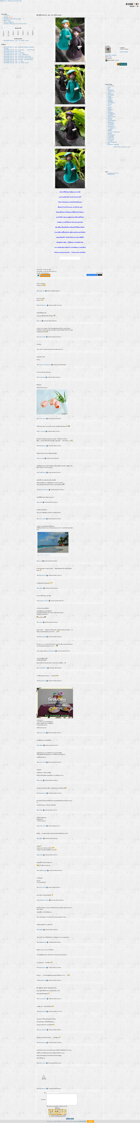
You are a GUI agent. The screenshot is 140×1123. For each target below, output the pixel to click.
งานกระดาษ (6, 15)
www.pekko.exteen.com (113, 173)
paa (109, 143)
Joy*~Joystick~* (43, 998)
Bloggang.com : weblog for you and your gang (11, 0)
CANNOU (110, 130)
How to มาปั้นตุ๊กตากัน (9, 22)
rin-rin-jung (41, 458)
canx (40, 320)
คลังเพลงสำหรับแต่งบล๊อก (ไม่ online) (12, 18)
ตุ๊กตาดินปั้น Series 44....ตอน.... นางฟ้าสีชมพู (14, 53)
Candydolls (110, 115)
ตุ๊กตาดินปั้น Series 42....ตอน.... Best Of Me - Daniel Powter (17, 56)
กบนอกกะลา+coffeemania (45, 364)
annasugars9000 (51, 651)
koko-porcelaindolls (112, 142)
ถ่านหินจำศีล (111, 136)
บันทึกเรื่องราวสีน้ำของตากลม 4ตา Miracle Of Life (15, 23)
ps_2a (40, 561)
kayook (109, 92)
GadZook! (110, 129)
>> (34, 28)
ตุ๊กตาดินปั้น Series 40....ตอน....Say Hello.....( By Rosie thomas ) (18, 59)
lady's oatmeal (42, 336)
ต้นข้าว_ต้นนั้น (42, 518)
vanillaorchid (111, 94)
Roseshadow (42, 377)
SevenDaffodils (111, 135)
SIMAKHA (110, 100)
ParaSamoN (110, 90)
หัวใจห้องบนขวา (43, 305)
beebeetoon (43, 445)
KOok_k (109, 108)
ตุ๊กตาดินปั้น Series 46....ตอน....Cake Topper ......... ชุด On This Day (19, 49)
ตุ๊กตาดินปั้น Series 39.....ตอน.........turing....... (14, 61)
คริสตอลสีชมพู (111, 102)
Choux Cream (111, 123)
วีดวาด (109, 105)
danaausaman (45, 489)
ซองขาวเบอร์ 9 (42, 418)
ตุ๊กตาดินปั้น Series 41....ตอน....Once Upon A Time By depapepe (18, 57)
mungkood (110, 97)
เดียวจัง (109, 111)
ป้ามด (109, 87)
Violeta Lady (42, 290)
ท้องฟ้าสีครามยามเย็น (44, 900)
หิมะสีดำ (110, 98)
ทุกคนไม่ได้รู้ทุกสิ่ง (112, 120)
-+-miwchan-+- (111, 124)
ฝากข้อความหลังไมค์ (111, 55)
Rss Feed (109, 56)
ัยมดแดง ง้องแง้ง (112, 116)
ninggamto (110, 109)
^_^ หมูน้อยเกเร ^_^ (112, 128)
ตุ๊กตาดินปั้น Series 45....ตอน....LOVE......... (14, 51)
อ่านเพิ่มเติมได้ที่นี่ (82, 1121)
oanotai (41, 622)
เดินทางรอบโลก (45, 600)
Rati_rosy (110, 119)
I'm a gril (110, 104)
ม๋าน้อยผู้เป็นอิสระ (112, 113)
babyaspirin (110, 101)
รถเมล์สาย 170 (111, 91)
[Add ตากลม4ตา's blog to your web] (122, 146)
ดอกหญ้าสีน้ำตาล (43, 668)
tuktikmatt (110, 118)
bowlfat (45, 942)
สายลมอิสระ (110, 140)
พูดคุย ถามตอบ (7, 20)
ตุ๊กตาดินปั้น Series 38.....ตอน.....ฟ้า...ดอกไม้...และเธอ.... (17, 40)
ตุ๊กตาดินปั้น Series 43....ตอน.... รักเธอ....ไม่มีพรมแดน (16, 54)
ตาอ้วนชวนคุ (111, 139)
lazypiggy (45, 870)
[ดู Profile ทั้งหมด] (124, 51)
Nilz (108, 88)
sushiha (41, 810)
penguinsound (111, 126)
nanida (41, 502)
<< (2, 28)
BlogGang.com (111, 174)
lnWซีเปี (110, 133)
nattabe (109, 96)
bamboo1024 (111, 137)
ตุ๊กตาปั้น (6, 17)
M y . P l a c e (111, 125)
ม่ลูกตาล (110, 107)
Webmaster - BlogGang (113, 144)
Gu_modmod (42, 431)
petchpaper (110, 112)
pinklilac (41, 854)
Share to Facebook (92, 274)
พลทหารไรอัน (111, 85)
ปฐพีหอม (41, 588)
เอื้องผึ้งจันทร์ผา (42, 472)
